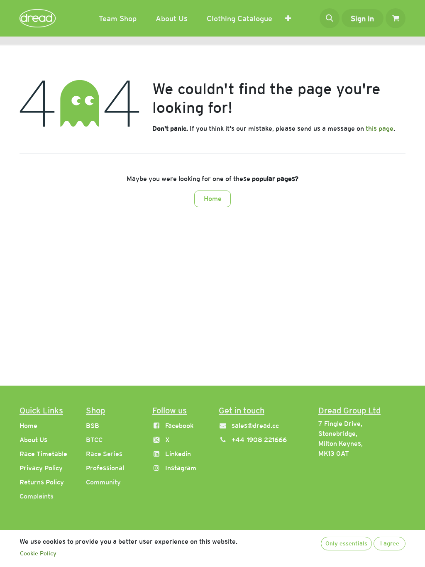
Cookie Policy (38, 553)
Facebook (179, 426)
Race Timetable (43, 454)
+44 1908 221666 (259, 440)
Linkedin (178, 454)
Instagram (180, 468)
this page (379, 128)
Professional (105, 468)
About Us (33, 440)
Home (213, 199)
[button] (330, 18)
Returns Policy (42, 482)
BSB (92, 426)
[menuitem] (117, 18)
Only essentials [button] (346, 543)
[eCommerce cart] (395, 18)
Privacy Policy (41, 468)
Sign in (362, 18)
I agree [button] (389, 543)
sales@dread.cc (255, 426)
